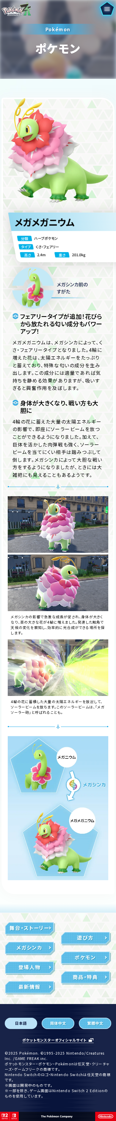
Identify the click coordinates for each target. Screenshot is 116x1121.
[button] (107, 8)
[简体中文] (58, 1023)
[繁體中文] (95, 1023)
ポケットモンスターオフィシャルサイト (54, 1039)
